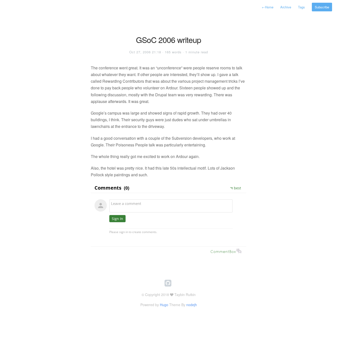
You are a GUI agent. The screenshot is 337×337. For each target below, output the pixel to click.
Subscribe (322, 7)
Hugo (164, 304)
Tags (301, 7)
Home (267, 7)
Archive (285, 7)
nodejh (191, 304)
